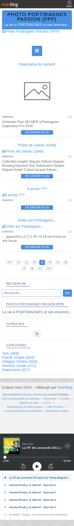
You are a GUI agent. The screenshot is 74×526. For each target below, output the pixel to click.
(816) (18, 357)
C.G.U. (47, 402)
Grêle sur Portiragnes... (37, 220)
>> (49, 268)
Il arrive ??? (37, 189)
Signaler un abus (29, 402)
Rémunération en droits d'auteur (25, 406)
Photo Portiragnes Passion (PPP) (37, 17)
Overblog (64, 387)
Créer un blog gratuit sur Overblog (20, 398)
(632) (19, 361)
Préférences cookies (57, 411)
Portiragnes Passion (31, 394)
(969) (10, 353)
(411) (19, 366)
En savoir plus (37, 132)
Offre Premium (55, 406)
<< (10, 262)
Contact (65, 398)
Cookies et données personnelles (23, 411)
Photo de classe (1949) (37, 145)
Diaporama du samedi (37, 64)
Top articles (50, 398)
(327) (16, 370)
